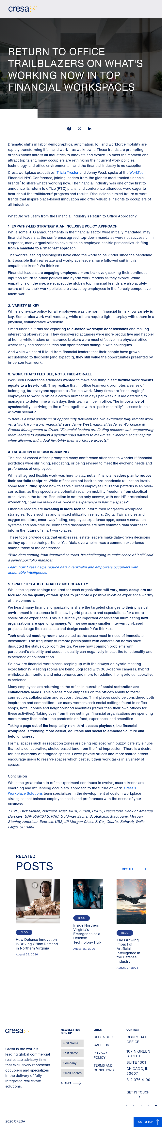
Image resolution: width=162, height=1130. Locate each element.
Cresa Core (104, 1037)
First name (8, 1041)
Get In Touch (138, 1092)
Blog (24, 932)
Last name (7, 1051)
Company (7, 1061)
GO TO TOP (145, 1122)
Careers (101, 1045)
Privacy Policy (100, 1055)
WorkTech (137, 172)
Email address (10, 1071)
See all (128, 869)
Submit (66, 1083)
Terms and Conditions (104, 1068)
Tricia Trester (67, 172)
